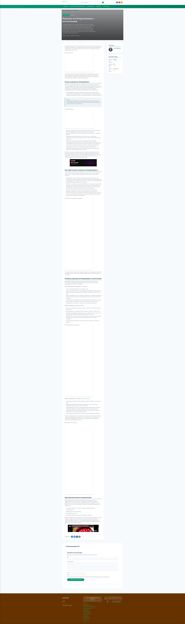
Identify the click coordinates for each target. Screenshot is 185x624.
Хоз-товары (106, 6)
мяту (92, 417)
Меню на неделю (87, 613)
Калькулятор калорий (87, 608)
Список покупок (86, 618)
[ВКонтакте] (117, 2)
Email (68, 572)
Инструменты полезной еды (77, 6)
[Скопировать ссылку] (79, 537)
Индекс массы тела (87, 605)
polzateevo (65, 597)
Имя (68, 556)
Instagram (85, 620)
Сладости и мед (66, 15)
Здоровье (98, 6)
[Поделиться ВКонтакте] (72, 537)
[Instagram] (119, 2)
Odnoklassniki (86, 621)
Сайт (68, 574)
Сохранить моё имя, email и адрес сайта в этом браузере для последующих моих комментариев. (88, 576)
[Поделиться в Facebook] (77, 537)
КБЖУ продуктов (87, 611)
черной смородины (86, 398)
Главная (66, 6)
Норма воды (85, 614)
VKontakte (85, 619)
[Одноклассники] (122, 2)
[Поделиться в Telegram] (74, 537)
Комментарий (70, 561)
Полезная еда (90, 6)
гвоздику (83, 417)
